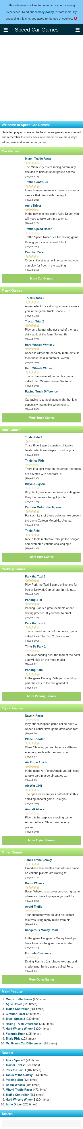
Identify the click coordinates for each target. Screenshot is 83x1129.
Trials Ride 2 (33, 437)
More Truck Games (41, 417)
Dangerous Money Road (41, 930)
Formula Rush (15, 1033)
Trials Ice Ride (34, 460)
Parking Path (34, 670)
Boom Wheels (34, 883)
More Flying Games (41, 840)
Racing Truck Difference (41, 391)
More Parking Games (41, 696)
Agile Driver (33, 205)
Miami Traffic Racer (38, 158)
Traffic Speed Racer (38, 229)
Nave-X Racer (34, 715)
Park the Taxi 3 (35, 576)
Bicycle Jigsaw (35, 484)
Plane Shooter (34, 739)
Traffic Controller (36, 182)
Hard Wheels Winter (38, 368)
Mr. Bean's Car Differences (24, 1043)
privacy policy (44, 12)
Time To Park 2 (35, 646)
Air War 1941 (33, 785)
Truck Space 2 (34, 298)
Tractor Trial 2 (34, 321)
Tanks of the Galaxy (38, 860)
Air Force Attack (36, 762)
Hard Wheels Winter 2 (39, 344)
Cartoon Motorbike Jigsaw (43, 507)
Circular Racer (34, 252)
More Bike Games (41, 557)
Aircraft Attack (34, 809)
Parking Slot (33, 600)
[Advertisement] (41, 78)
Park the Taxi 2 (35, 623)
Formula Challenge (38, 953)
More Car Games (41, 278)
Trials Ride (32, 530)
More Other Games (41, 979)
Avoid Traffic (33, 906)
